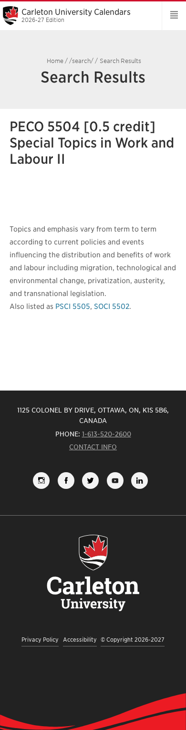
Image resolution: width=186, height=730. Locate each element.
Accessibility (80, 639)
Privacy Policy (40, 639)
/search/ (81, 60)
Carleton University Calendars (76, 15)
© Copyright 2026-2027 (133, 639)
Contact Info (93, 447)
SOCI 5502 (111, 306)
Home (55, 60)
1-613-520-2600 (106, 434)
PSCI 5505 (72, 306)
